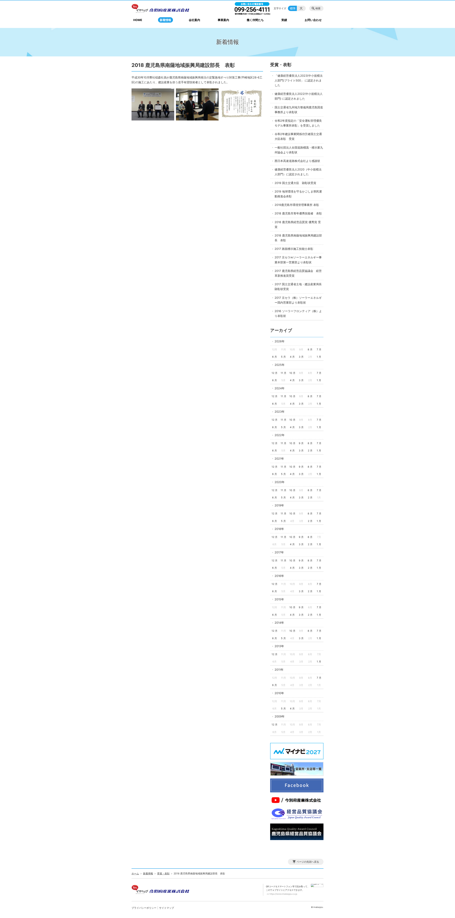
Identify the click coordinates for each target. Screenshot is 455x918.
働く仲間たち (255, 20)
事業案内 (223, 20)
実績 (284, 20)
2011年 (279, 669)
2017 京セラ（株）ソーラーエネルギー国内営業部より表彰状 (298, 300)
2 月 (310, 450)
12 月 (274, 372)
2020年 (280, 482)
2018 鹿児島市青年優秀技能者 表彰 (298, 213)
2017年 (279, 552)
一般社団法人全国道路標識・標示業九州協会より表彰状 (299, 150)
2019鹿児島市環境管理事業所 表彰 (297, 205)
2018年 (279, 529)
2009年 (280, 716)
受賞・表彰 (280, 64)
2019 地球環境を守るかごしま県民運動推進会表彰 (298, 194)
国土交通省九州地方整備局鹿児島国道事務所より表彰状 (299, 110)
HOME (137, 20)
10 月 (292, 372)
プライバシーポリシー (144, 907)
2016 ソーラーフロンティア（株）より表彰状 (298, 313)
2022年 (280, 435)
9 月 (301, 443)
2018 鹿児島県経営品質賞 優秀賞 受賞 (298, 224)
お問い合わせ (313, 20)
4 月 (292, 356)
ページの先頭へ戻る (308, 861)
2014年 (279, 622)
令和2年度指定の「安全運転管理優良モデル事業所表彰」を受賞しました (298, 123)
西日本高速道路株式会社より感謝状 (297, 161)
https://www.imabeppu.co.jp (283, 894)
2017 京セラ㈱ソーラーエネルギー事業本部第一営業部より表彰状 (298, 260)
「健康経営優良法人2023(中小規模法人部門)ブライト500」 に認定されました (299, 80)
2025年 (280, 365)
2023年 (280, 411)
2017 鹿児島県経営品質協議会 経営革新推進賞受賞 (298, 273)
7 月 (319, 349)
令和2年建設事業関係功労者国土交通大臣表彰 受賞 (298, 136)
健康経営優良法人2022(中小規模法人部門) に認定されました (299, 96)
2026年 (280, 341)
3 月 (301, 356)
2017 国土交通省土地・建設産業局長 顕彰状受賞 (299, 286)
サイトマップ (166, 907)
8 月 (310, 349)
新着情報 (165, 20)
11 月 (283, 372)
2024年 (280, 388)
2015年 (279, 599)
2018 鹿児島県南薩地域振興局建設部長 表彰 (298, 238)
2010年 (279, 693)
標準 (293, 8)
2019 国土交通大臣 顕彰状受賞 (295, 183)
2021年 (279, 458)
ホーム (135, 873)
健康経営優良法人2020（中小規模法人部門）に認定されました (298, 172)
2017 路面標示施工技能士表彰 (294, 249)
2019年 (279, 505)
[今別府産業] (160, 8)
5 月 (283, 356)
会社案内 (194, 20)
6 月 (274, 356)
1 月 (319, 356)
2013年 (279, 646)
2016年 (279, 576)
